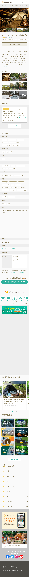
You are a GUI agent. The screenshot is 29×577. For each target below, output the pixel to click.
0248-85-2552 (5, 242)
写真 (9, 51)
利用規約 (13, 566)
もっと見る (14, 125)
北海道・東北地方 (7, 5)
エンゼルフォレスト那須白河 (9, 248)
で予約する (14, 44)
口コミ (14, 51)
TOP (2, 5)
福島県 (13, 5)
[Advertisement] (14, 329)
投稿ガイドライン (18, 567)
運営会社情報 (6, 566)
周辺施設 (26, 51)
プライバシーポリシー (7, 567)
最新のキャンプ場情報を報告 (17, 272)
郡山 (16, 5)
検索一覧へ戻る (14, 459)
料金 (20, 51)
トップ (2, 51)
